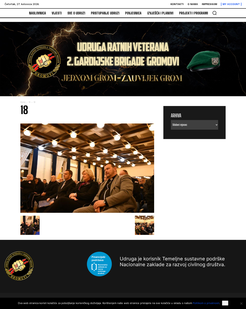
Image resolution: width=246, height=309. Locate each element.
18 (29, 102)
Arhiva (176, 115)
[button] (214, 12)
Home (22, 102)
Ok (225, 303)
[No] (241, 303)
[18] (87, 211)
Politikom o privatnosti (206, 303)
